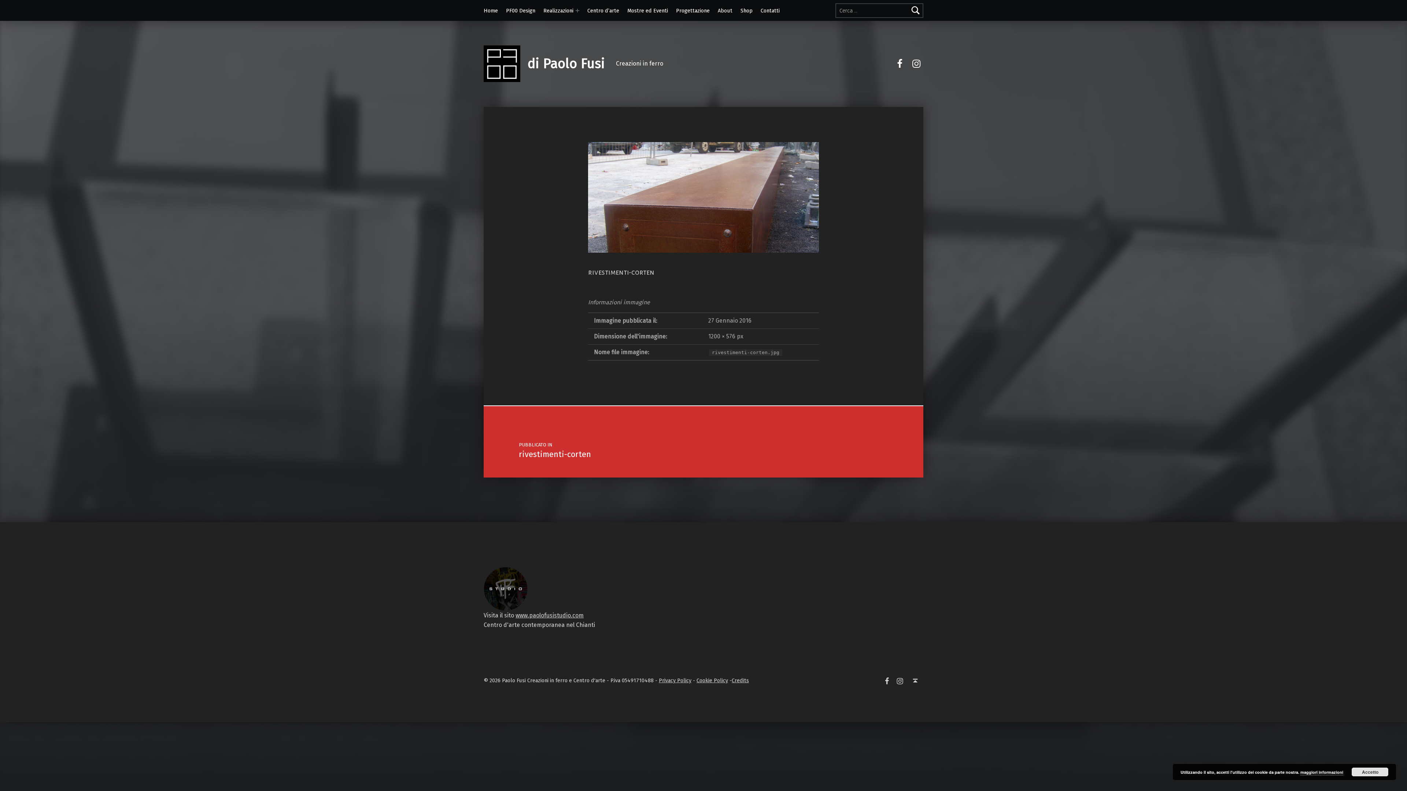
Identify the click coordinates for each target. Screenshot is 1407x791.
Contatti (770, 10)
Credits (740, 680)
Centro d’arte (603, 10)
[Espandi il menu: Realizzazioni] (577, 10)
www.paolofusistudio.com (550, 615)
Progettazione (693, 10)
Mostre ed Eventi (647, 10)
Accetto (1370, 772)
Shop (747, 10)
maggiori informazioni (1321, 772)
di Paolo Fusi (566, 64)
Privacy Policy (675, 680)
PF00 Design (520, 10)
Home (491, 10)
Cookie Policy (712, 680)
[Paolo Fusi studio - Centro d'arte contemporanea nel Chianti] (506, 588)
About (725, 10)
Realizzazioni (558, 10)
